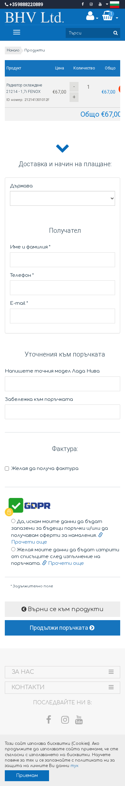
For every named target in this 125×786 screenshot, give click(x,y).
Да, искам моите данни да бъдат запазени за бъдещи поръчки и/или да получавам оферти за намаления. (59, 532)
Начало (13, 50)
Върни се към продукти (65, 609)
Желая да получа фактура (45, 468)
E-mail (19, 303)
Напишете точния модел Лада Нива (52, 371)
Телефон (22, 275)
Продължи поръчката (59, 627)
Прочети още (65, 563)
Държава (21, 186)
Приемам (27, 775)
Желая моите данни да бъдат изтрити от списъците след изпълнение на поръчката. (65, 556)
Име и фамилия (30, 247)
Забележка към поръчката (39, 399)
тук (75, 765)
